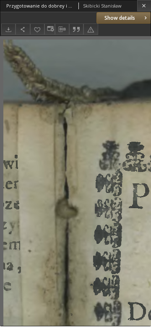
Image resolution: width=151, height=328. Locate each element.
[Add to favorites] (37, 29)
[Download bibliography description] (62, 29)
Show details (119, 17)
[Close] (144, 5)
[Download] (8, 29)
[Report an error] (90, 29)
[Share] (23, 29)
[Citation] (76, 29)
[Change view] (49, 29)
